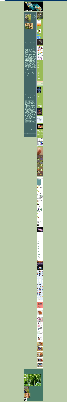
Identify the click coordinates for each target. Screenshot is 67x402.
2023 (38, 243)
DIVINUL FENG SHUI (40, 105)
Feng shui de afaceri (38, 37)
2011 (38, 70)
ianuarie (38, 78)
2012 (38, 250)
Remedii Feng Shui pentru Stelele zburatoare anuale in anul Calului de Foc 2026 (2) (40, 106)
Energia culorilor (38, 36)
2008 (38, 79)
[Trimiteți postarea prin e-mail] (35, 133)
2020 (38, 245)
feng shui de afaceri (39, 103)
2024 (38, 62)
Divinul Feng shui (38, 38)
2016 (38, 67)
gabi (27, 399)
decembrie (39, 72)
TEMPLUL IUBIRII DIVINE (40, 97)
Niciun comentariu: (33, 133)
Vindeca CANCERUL (41, 221)
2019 (38, 65)
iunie (38, 256)
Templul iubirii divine (38, 35)
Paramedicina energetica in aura (30, 2)
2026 (38, 241)
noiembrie (39, 254)
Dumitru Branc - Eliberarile (27, 372)
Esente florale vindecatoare (27, 371)
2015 (38, 248)
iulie (38, 75)
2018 (38, 246)
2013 (38, 69)
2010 (38, 251)
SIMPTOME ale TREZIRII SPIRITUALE (40, 217)
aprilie (38, 257)
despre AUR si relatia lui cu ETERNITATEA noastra (41, 191)
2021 (38, 64)
